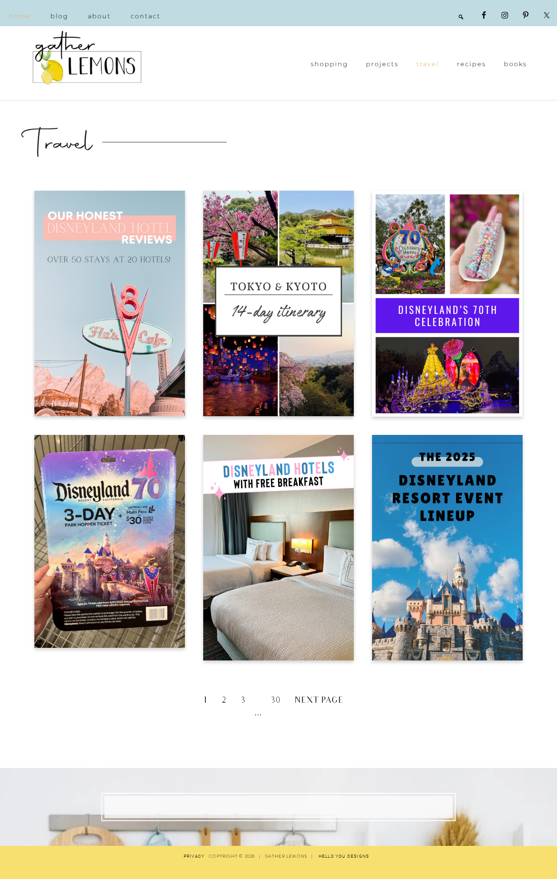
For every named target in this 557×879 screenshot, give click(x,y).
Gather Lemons (87, 58)
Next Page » (325, 701)
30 (275, 701)
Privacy (194, 856)
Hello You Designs (344, 856)
